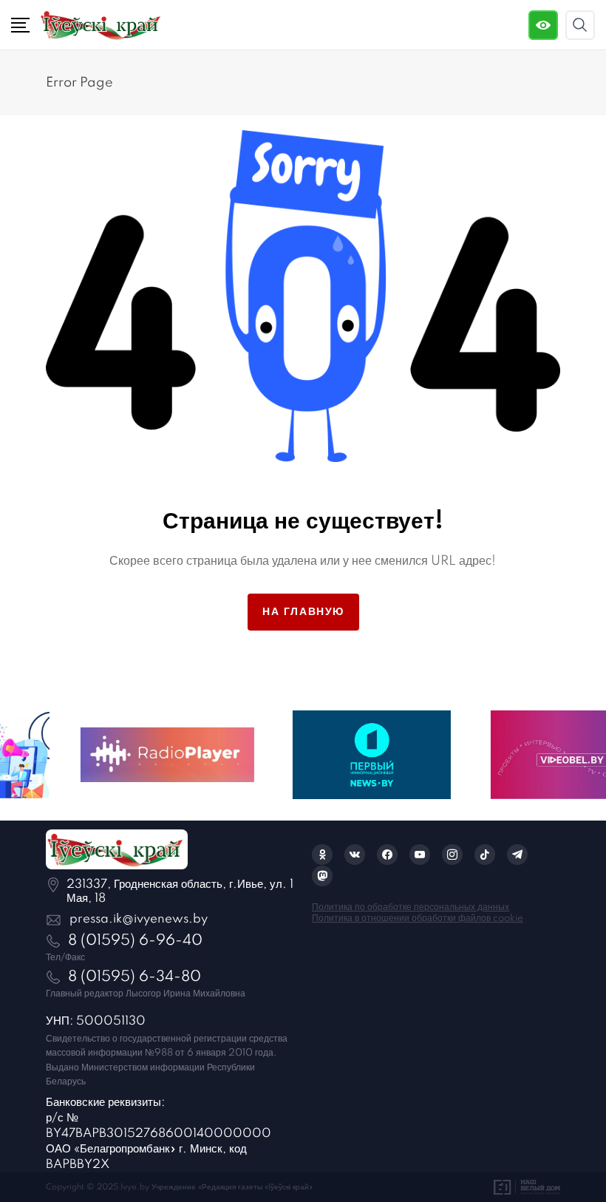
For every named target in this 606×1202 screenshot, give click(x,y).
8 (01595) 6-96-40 (135, 941)
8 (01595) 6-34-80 (134, 977)
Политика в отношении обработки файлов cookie (417, 918)
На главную (303, 612)
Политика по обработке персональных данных (410, 907)
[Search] (580, 25)
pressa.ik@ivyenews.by (138, 919)
